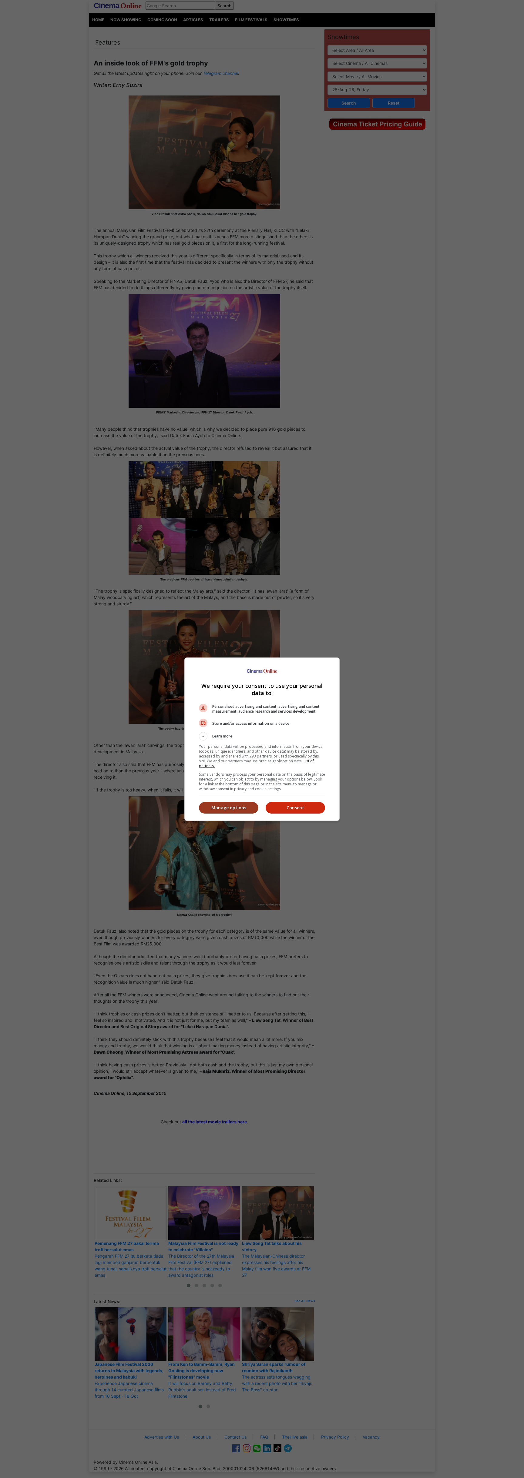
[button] (262, 736)
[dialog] (262, 739)
